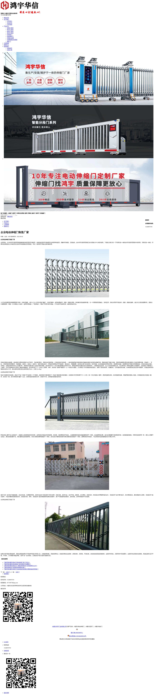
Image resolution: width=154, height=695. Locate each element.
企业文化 (9, 23)
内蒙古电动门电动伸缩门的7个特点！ (17, 562)
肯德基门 (9, 34)
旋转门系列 (10, 31)
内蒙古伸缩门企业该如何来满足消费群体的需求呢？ (21, 569)
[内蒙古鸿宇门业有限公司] (20, 10)
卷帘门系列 (10, 33)
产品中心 (6, 26)
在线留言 (9, 48)
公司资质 (9, 24)
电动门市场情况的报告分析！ (15, 567)
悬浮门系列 (10, 29)
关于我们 (6, 19)
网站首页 (6, 17)
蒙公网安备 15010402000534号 (77, 636)
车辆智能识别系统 (12, 39)
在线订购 (9, 50)
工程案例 (6, 43)
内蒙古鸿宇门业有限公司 (59, 626)
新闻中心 (6, 44)
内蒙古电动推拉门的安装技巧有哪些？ (17, 564)
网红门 (9, 41)
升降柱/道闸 (10, 38)
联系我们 (6, 46)
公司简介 (9, 21)
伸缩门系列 (10, 28)
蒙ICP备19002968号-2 (77, 632)
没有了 (8, 572)
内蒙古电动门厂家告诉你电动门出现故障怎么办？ (20, 565)
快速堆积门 (10, 36)
